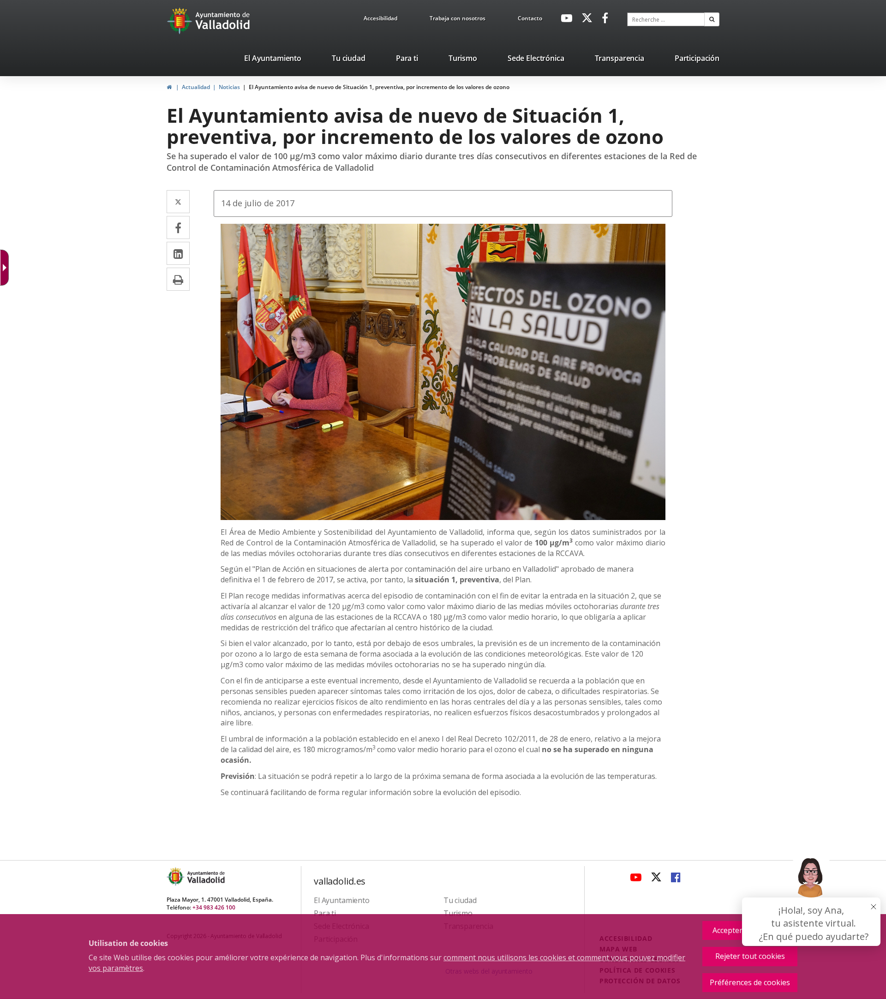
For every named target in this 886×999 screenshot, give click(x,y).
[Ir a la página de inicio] (181, 21)
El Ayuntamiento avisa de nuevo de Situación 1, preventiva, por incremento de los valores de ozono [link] (379, 87)
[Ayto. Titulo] (205, 876)
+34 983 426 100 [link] (213, 907)
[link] (380, 19)
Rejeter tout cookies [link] (750, 956)
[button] (711, 19)
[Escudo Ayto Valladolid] (176, 876)
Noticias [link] (229, 87)
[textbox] (666, 19)
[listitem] (272, 60)
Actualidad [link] (196, 87)
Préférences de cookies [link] (750, 982)
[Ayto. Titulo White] (223, 21)
